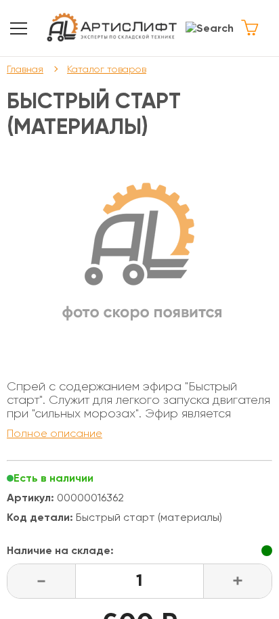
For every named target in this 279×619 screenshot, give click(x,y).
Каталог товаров (106, 69)
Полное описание (54, 433)
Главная (25, 69)
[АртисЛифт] (112, 28)
